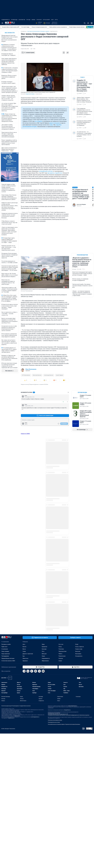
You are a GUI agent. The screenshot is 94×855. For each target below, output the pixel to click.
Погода (28, 19)
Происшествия (62, 545)
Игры (56, 19)
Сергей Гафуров (59, 375)
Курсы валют (46, 19)
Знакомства (22, 19)
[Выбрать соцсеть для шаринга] (67, 52)
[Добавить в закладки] (63, 52)
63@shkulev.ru (17, 609)
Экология (77, 545)
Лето (43, 545)
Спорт (76, 538)
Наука (43, 550)
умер (51, 124)
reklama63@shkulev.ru (72, 599)
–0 (67, 401)
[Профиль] (91, 23)
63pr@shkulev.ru (67, 604)
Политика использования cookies (55, 614)
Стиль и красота (79, 540)
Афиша (33, 19)
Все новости (10, 32)
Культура (44, 543)
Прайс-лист (4, 540)
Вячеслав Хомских (37, 375)
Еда (24, 550)
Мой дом (44, 547)
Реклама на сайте (6, 538)
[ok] (31, 565)
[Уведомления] (88, 23)
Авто (24, 538)
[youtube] (43, 565)
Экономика (78, 547)
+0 (63, 401)
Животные (25, 552)
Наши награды (5, 545)
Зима (43, 538)
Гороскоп (39, 19)
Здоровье (25, 554)
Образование (45, 554)
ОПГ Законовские (26, 375)
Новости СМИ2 (25, 433)
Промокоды (14, 19)
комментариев (29, 52)
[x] (39, 565)
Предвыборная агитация (7, 552)
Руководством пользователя (54, 607)
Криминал (44, 540)
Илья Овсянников (31, 369)
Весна (24, 543)
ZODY (52, 19)
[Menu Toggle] (2, 23)
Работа (60, 547)
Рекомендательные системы (54, 616)
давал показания (54, 123)
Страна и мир (78, 543)
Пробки (47, 23)
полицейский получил (46, 171)
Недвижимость (5, 19)
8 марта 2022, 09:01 (25, 48)
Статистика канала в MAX (8, 554)
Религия (61, 552)
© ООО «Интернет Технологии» (8, 622)
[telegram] (24, 565)
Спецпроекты (78, 550)
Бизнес (24, 540)
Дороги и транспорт (28, 547)
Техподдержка (5, 550)
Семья (60, 554)
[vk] (27, 565)
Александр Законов (48, 375)
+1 (63, 412)
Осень (60, 540)
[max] (35, 565)
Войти (26, 424)
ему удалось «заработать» (54, 173)
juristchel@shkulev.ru (35, 610)
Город (24, 545)
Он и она (61, 538)
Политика (61, 543)
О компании (4, 543)
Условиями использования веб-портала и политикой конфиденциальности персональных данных (68, 609)
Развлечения (62, 550)
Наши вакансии (5, 547)
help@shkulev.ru (11, 612)
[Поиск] (84, 23)
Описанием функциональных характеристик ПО (58, 608)
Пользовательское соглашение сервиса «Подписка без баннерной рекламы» (64, 618)
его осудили (38, 121)
